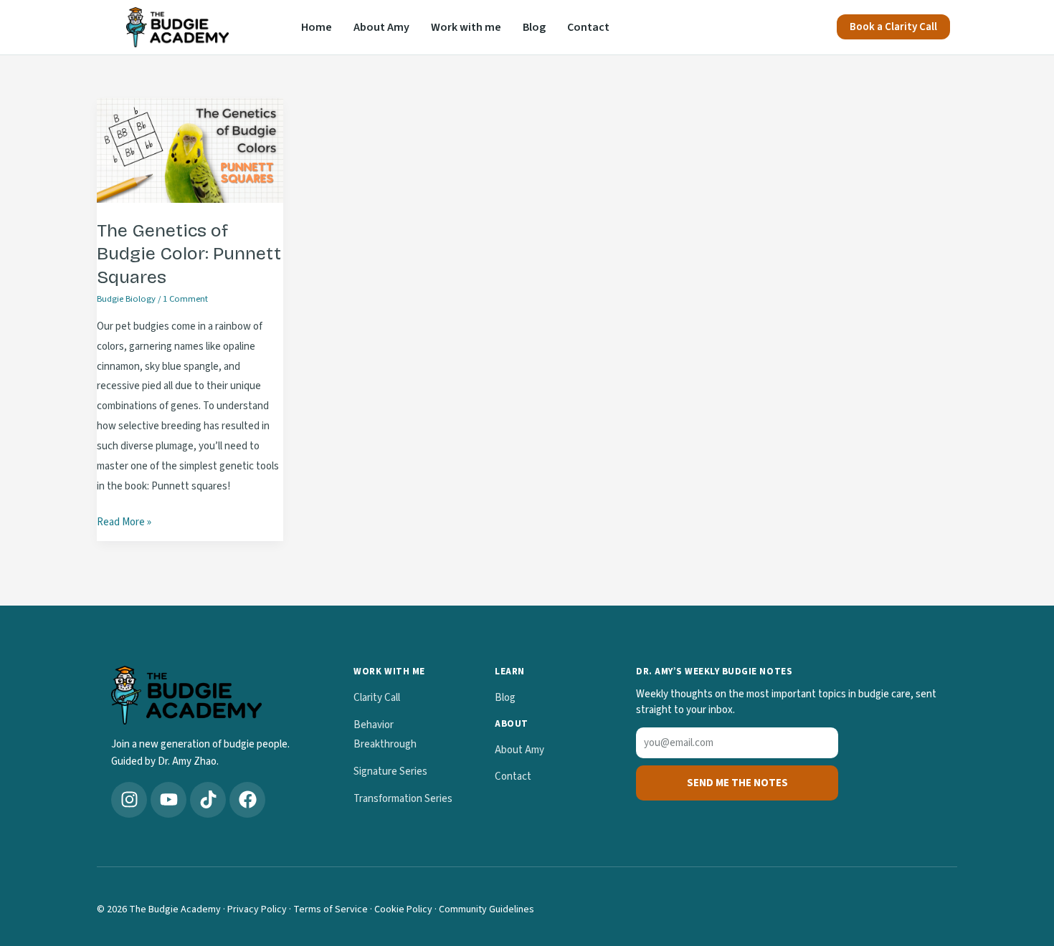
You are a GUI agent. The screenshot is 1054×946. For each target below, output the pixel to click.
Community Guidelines (486, 909)
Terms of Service (330, 909)
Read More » (124, 521)
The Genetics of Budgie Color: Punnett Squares (189, 254)
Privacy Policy (257, 909)
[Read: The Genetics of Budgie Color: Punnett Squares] (190, 150)
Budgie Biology (126, 298)
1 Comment (185, 298)
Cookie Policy (403, 909)
